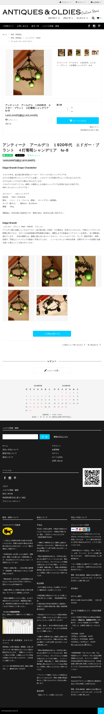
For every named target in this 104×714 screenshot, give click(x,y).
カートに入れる (79, 121)
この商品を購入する (52, 334)
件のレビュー (34, 155)
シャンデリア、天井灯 (33, 38)
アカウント (65, 2)
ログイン (80, 2)
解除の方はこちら (61, 436)
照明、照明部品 (16, 34)
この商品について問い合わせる (72, 345)
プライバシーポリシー (11, 501)
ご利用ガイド (8, 26)
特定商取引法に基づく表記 (90, 130)
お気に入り (12, 120)
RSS (4, 494)
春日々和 (35, 26)
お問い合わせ (22, 26)
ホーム (5, 34)
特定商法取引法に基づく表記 (14, 497)
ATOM (10, 494)
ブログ (5, 486)
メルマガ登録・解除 (50, 26)
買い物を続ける (93, 345)
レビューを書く (53, 370)
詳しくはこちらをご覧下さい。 (81, 644)
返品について (94, 127)
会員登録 (96, 2)
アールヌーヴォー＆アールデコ (21, 41)
